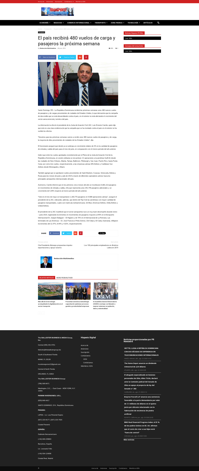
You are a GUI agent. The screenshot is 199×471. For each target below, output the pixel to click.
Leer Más (128, 38)
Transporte (100, 23)
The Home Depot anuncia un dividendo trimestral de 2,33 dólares (140, 365)
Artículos (147, 23)
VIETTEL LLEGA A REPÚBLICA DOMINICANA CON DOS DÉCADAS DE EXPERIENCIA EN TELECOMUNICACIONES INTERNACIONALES (141, 351)
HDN (85, 359)
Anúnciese (49, 1)
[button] (158, 23)
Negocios (58, 23)
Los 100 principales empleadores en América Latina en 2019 (101, 246)
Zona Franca (116, 23)
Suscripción (58, 1)
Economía (44, 23)
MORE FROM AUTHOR (65, 278)
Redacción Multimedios (48, 48)
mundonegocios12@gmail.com (49, 364)
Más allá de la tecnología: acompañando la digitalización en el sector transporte (50, 304)
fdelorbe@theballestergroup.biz (49, 350)
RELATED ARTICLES (46, 278)
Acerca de (41, 1)
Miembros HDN (80, 1)
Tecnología (133, 23)
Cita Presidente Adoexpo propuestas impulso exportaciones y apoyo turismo (55, 246)
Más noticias (129, 440)
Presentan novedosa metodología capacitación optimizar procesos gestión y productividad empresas (77, 304)
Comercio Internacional (78, 23)
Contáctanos (68, 1)
